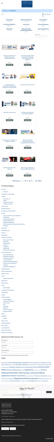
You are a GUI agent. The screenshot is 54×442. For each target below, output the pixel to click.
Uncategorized (5, 327)
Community (4, 206)
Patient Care (4, 283)
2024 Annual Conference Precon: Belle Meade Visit (27, 168)
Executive (4, 228)
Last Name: (4, 345)
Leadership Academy (9, 219)
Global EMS (4, 235)
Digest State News (8, 278)
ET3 (4, 304)
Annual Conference (43, 24)
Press (2, 285)
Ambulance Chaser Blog (7, 194)
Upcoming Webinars (43, 29)
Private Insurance (8, 309)
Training (5, 265)
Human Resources (6, 252)
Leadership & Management (10, 261)
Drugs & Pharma (5, 208)
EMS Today (6, 217)
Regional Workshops (8, 222)
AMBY (4, 200)
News (2, 276)
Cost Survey (6, 303)
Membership (9, 19)
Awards (3, 196)
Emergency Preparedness (8, 211)
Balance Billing (7, 299)
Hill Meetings (6, 243)
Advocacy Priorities (8, 240)
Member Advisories (6, 271)
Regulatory (6, 248)
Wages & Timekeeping (9, 266)
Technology (4, 325)
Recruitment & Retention (10, 263)
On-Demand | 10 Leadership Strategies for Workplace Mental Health (9, 86)
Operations (4, 280)
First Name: (4, 340)
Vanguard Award (7, 204)
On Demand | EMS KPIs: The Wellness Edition (27, 113)
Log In (12, 428)
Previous (16, 181)
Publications (4, 292)
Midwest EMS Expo (8, 220)
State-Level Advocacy (9, 250)
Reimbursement (5, 297)
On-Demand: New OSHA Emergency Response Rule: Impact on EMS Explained (27, 57)
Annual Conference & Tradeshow (12, 215)
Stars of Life (26, 24)
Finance (3, 232)
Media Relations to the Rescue (10, 168)
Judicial (5, 245)
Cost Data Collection (8, 301)
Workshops (9, 29)
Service (5, 318)
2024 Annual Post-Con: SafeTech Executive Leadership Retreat (9, 57)
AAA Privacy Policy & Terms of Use (23, 394)
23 (36, 181)
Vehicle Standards (6, 330)
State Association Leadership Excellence (26, 29)
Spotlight (3, 316)
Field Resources (5, 230)
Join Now (5, 428)
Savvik (3, 313)
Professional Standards (7, 290)
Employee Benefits (8, 254)
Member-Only (5, 273)
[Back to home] (27, 3)
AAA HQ (3, 189)
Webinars (5, 225)
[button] (2, 3)
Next (39, 181)
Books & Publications (26, 19)
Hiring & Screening (8, 258)
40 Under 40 (6, 198)
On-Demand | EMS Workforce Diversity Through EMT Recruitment (27, 141)
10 (29, 181)
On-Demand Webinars (9, 24)
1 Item (45, 14)
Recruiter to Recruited (10, 112)
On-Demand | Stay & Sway (28, 84)
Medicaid (5, 306)
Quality (3, 294)
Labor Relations (7, 259)
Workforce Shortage (6, 332)
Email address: (5, 350)
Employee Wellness (8, 256)
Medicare (5, 308)
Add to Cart (9, 64)
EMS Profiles (6, 287)
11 (31, 181)
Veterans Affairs (7, 311)
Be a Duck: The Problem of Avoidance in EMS (9, 140)
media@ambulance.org (7, 425)
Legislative (6, 246)
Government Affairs (6, 237)
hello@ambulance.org (7, 413)
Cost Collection (43, 19)
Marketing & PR (5, 269)
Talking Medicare (5, 323)
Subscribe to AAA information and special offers (15, 355)
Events (3, 213)
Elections (5, 191)
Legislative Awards (8, 202)
